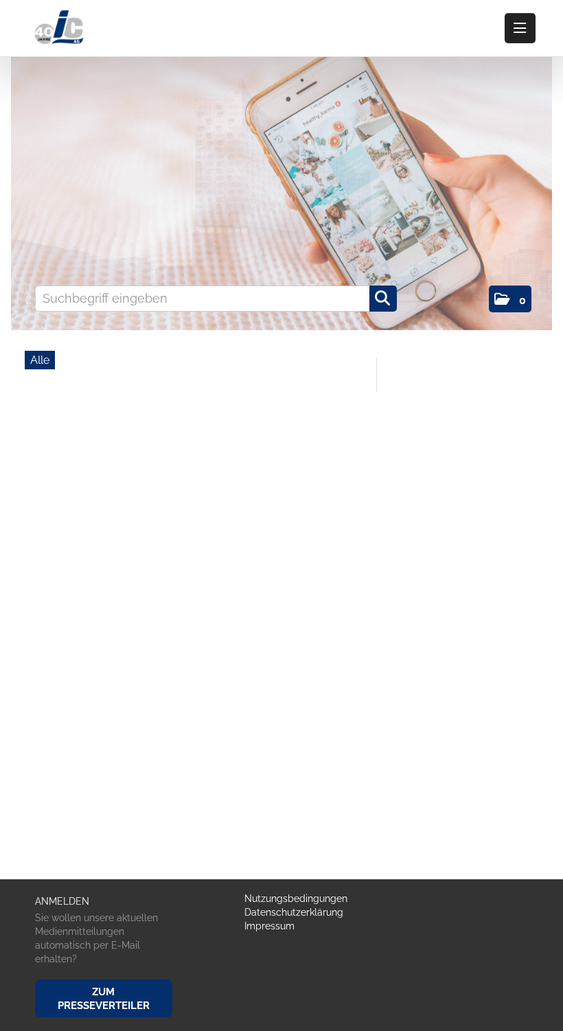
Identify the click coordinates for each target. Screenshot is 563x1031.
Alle (39, 360)
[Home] (62, 27)
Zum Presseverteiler (104, 999)
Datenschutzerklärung (293, 912)
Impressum (269, 925)
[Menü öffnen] (520, 28)
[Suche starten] (383, 299)
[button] (510, 299)
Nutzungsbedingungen (295, 898)
